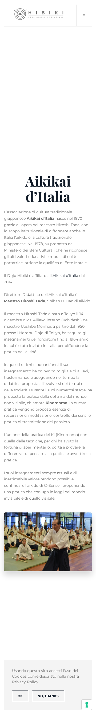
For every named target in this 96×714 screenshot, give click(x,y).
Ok (20, 696)
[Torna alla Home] (40, 15)
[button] (84, 15)
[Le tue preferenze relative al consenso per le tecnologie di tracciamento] (87, 705)
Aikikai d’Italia (65, 275)
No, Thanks (48, 696)
